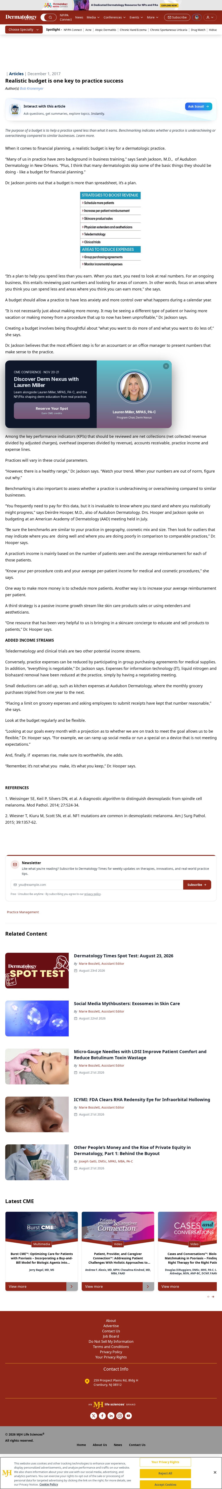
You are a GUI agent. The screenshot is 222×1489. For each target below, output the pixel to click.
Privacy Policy (111, 1352)
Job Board (111, 1336)
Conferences (113, 17)
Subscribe (195, 885)
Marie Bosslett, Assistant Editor (101, 963)
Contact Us (111, 1331)
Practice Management (23, 912)
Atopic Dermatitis (105, 30)
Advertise (111, 1325)
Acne (88, 30)
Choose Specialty (21, 29)
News (79, 17)
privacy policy (92, 894)
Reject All (165, 1473)
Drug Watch (198, 30)
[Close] (215, 1472)
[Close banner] (216, 6)
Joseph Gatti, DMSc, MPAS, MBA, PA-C (106, 1161)
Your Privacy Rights (111, 1357)
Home (81, 1445)
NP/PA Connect (66, 17)
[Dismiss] (166, 366)
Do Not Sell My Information (111, 1341)
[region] (111, 1473)
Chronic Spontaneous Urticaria (168, 30)
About (111, 1320)
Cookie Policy (48, 1484)
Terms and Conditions (111, 1346)
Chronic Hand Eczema (133, 30)
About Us (100, 1445)
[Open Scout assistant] (197, 17)
